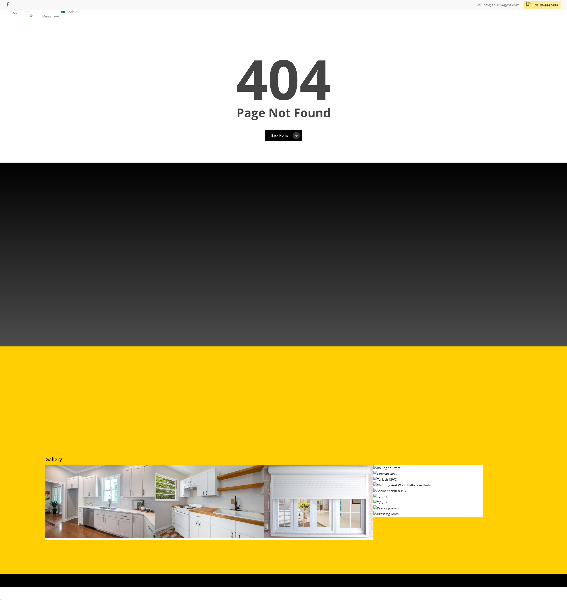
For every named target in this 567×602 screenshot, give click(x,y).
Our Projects (70, 454)
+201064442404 (42, 308)
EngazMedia (162, 592)
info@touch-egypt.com (49, 291)
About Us (68, 440)
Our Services (70, 447)
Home (65, 432)
